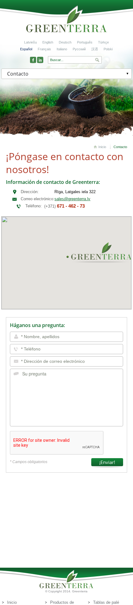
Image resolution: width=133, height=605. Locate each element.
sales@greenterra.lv (72, 199)
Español (26, 49)
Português (84, 42)
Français (44, 49)
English (47, 42)
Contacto (120, 147)
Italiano (62, 49)
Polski (108, 49)
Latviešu (30, 42)
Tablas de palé (106, 602)
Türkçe (103, 42)
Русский (79, 49)
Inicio (102, 147)
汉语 (94, 49)
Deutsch (65, 42)
